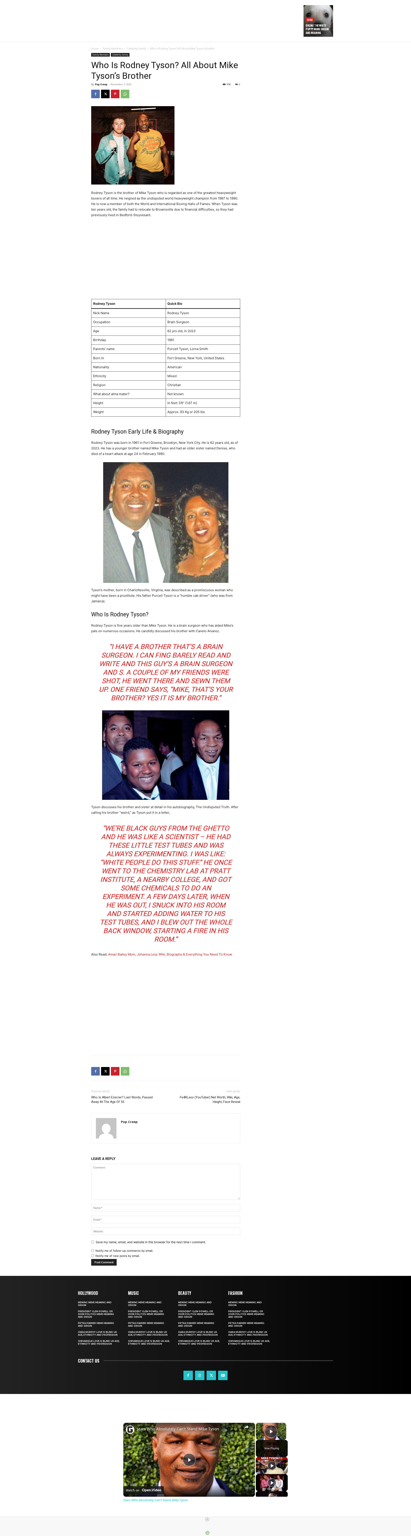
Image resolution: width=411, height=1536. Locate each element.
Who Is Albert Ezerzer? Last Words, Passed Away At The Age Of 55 (122, 1099)
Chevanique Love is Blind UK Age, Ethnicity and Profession (98, 1342)
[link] (130, 1429)
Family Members (113, 48)
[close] (207, 1519)
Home (95, 48)
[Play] (272, 1465)
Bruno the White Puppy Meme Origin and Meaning (317, 29)
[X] (105, 94)
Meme (310, 20)
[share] (246, 1427)
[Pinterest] (115, 94)
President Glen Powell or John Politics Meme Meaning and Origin (96, 1314)
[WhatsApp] (125, 94)
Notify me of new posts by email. (117, 1256)
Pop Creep (101, 84)
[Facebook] (95, 94)
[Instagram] (199, 1375)
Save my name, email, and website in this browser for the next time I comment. (151, 1242)
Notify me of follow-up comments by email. (124, 1250)
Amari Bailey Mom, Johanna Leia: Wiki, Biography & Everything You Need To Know (170, 954)
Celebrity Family (136, 48)
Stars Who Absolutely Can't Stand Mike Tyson (178, 1429)
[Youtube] (223, 1375)
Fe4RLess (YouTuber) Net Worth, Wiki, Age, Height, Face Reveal (210, 1099)
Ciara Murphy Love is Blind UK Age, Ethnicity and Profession (98, 1333)
